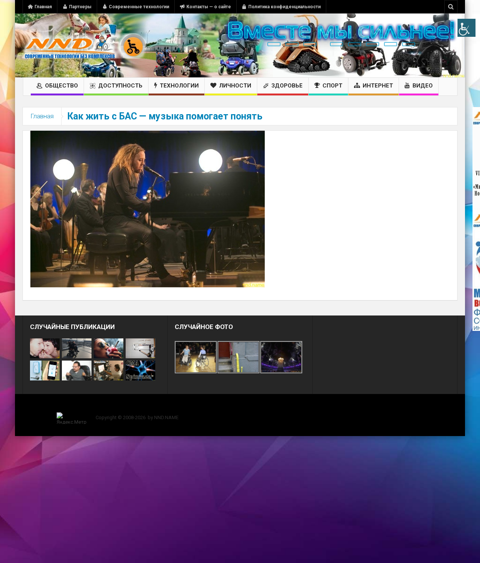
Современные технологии (139, 6)
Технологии (179, 85)
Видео (422, 85)
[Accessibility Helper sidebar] (467, 28)
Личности (235, 85)
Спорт (332, 85)
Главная (43, 6)
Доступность (120, 85)
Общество (61, 85)
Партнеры (80, 6)
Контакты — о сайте (208, 6)
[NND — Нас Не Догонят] (84, 45)
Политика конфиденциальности (284, 6)
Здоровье (287, 85)
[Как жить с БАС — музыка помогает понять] (147, 208)
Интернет (378, 85)
